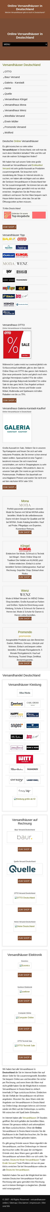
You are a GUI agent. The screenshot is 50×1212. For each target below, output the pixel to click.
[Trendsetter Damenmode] (22, 305)
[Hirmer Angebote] (8, 305)
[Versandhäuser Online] (17, 345)
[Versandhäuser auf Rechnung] (24, 837)
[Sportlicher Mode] (32, 726)
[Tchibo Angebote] (8, 297)
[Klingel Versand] (22, 256)
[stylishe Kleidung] (32, 769)
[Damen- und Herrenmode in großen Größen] (16, 715)
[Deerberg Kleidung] (16, 704)
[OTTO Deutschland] (22, 239)
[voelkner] (24, 992)
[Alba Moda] (24, 693)
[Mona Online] (8, 264)
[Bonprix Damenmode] (22, 297)
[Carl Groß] (32, 704)
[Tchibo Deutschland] (24, 215)
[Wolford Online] (22, 272)
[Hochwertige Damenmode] (32, 748)
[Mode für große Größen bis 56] (16, 769)
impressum (35, 1203)
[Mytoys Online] (8, 288)
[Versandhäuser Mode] (17, 428)
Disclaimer (23, 1203)
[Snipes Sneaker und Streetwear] (16, 726)
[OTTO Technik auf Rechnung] (24, 1047)
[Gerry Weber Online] (8, 280)
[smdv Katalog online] (8, 272)
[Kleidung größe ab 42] (24, 802)
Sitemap (13, 1203)
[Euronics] (24, 966)
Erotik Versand (9, 1163)
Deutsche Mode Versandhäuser (24, 1160)
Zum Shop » (9, 227)
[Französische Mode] (32, 737)
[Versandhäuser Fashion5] (22, 280)
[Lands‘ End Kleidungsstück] (32, 780)
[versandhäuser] (22, 247)
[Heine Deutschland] (24, 928)
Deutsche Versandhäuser (17, 1170)
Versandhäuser (29, 1118)
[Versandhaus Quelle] (24, 869)
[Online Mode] (16, 780)
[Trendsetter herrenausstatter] (8, 313)
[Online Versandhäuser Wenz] (22, 264)
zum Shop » (9, 400)
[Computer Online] (24, 1019)
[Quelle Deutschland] (8, 256)
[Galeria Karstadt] (8, 247)
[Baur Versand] (8, 239)
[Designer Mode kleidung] (24, 791)
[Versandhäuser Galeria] (25, 505)
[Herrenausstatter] (32, 715)
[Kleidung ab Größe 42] (16, 737)
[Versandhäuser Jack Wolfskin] (22, 288)
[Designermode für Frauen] (16, 748)
